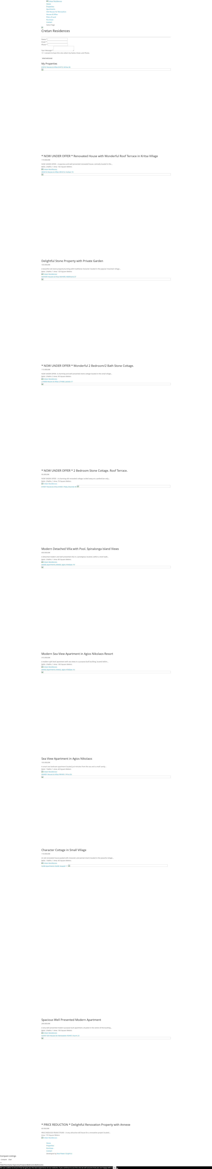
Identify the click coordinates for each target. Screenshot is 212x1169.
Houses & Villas (52, 14)
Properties (50, 7)
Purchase (49, 20)
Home (48, 4)
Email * (44, 42)
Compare (4, 1159)
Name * (44, 39)
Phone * (44, 45)
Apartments (50, 9)
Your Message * (47, 50)
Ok (114, 1168)
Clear (10, 1159)
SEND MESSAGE (47, 58)
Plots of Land (51, 17)
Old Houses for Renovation (56, 12)
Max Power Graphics (64, 1154)
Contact (49, 22)
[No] (117, 1168)
